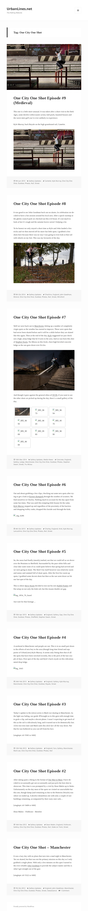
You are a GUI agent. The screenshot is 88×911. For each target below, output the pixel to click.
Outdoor (21, 183)
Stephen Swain (22, 342)
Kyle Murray (56, 181)
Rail (32, 183)
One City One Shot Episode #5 (40, 551)
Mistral (16, 297)
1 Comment (64, 890)
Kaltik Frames (62, 586)
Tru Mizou (28, 464)
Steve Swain (30, 586)
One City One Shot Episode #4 (40, 637)
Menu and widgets (78, 13)
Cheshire (48, 294)
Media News (48, 459)
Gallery (16, 462)
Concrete (60, 459)
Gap (61, 615)
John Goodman (65, 294)
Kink (60, 529)
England (56, 294)
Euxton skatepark (36, 496)
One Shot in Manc (55, 780)
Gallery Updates (35, 181)
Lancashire (18, 531)
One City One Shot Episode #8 (40, 203)
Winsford (60, 297)
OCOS (54, 395)
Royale (48, 684)
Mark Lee (17, 751)
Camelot (48, 181)
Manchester (39, 326)
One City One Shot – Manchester (42, 847)
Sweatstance (52, 890)
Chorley (48, 529)
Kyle (50, 336)
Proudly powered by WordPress (24, 906)
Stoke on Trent (57, 827)
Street (37, 183)
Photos (27, 183)
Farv (54, 748)
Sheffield (34, 617)
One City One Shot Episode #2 (40, 771)
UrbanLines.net (19, 8)
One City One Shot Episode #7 (40, 317)
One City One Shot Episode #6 (40, 484)
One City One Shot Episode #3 (40, 704)
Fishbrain (67, 825)
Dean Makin (50, 825)
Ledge (22, 462)
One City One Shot (27, 297)
